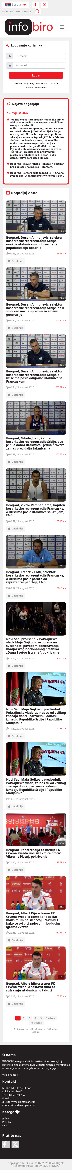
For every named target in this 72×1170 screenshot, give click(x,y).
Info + (5, 1118)
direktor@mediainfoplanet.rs (18, 1102)
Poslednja (36, 1022)
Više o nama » (10, 1074)
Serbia (16, 4)
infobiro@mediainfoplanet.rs (18, 1105)
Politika (6, 1122)
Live (4, 1125)
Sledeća (50, 1018)
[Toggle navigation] (62, 27)
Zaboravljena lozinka (36, 87)
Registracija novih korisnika (44, 83)
